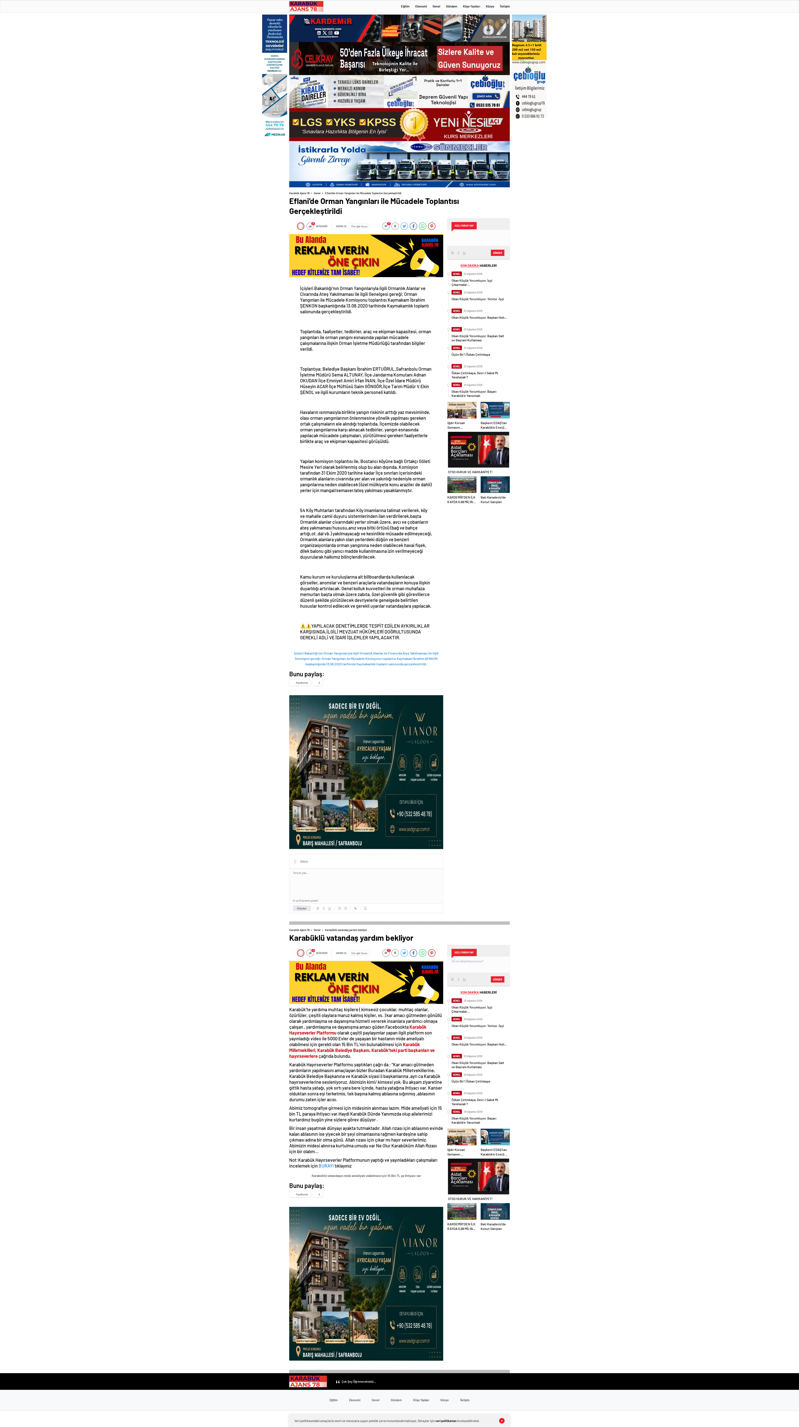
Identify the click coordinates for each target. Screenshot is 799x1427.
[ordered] (339, 908)
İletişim (505, 6)
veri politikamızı (445, 1421)
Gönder (302, 908)
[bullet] (345, 908)
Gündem (451, 6)
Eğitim (405, 6)
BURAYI (327, 1165)
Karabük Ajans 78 (299, 193)
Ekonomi (421, 6)
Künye (490, 6)
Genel (436, 6)
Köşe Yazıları (471, 6)
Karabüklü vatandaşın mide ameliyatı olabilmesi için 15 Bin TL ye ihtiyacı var (366, 1176)
